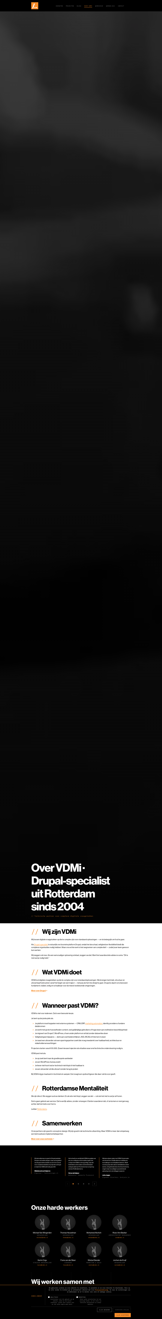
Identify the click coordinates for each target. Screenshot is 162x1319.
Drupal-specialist (41, 944)
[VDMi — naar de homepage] (40, 5)
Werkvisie (99, 6)
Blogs (79, 6)
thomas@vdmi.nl (68, 1237)
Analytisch (54, 1297)
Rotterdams (42, 1109)
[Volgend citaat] (94, 1184)
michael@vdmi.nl (42, 1237)
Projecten (70, 6)
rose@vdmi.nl (119, 1237)
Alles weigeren (104, 1309)
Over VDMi (88, 6)
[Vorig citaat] (67, 1184)
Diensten (59, 6)
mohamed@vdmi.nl (94, 1237)
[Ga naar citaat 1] (73, 1184)
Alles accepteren (123, 1315)
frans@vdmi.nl (68, 1265)
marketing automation (93, 1023)
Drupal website (55, 1158)
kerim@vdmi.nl (42, 1265)
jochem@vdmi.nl (119, 1265)
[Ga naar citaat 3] (84, 1184)
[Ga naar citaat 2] (78, 1184)
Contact (121, 6)
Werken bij (110, 6)
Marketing (82, 1297)
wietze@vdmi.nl (94, 1265)
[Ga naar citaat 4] (89, 1184)
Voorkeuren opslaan (122, 1309)
